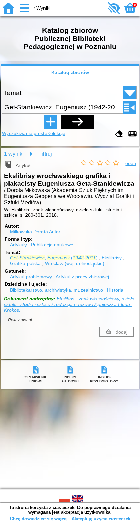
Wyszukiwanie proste (24, 133)
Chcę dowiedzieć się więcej (39, 518)
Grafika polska (25, 263)
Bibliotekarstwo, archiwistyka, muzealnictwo (56, 290)
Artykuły (18, 244)
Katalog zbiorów (70, 72)
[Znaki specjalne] (132, 134)
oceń (130, 163)
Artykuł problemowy (31, 276)
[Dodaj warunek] (50, 121)
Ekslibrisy (112, 257)
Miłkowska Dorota (35, 231)
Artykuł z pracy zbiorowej (82, 276)
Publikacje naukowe (52, 244)
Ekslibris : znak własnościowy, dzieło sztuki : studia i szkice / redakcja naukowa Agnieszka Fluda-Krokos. (69, 304)
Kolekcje (56, 133)
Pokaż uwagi (20, 320)
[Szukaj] (77, 121)
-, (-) (54, 257)
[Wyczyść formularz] (118, 134)
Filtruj (45, 154)
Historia (115, 290)
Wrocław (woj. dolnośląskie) (74, 263)
